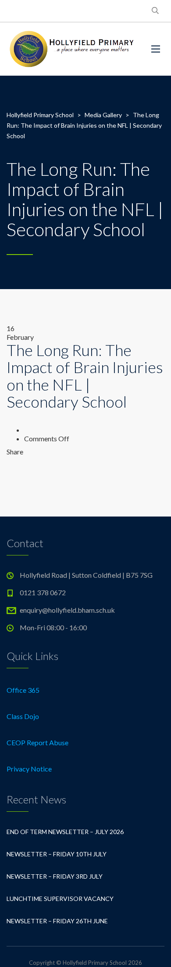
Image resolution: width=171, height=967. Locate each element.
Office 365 (23, 690)
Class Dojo (23, 716)
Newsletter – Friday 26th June (57, 921)
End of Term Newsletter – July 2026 (65, 831)
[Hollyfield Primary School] (72, 49)
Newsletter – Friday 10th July (57, 854)
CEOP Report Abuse (37, 742)
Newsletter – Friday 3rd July (55, 876)
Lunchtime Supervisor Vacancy (60, 898)
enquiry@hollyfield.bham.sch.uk (67, 610)
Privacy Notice (29, 769)
